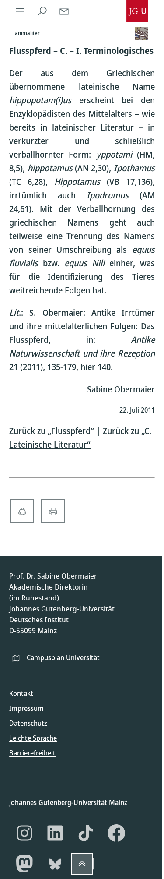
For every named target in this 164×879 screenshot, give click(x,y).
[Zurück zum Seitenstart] (82, 864)
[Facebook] (116, 833)
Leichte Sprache (33, 738)
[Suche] (42, 11)
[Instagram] (24, 833)
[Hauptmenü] (20, 11)
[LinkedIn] (55, 833)
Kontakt (21, 693)
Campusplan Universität (63, 657)
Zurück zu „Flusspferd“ (51, 431)
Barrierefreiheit (32, 753)
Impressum (26, 708)
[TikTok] (85, 833)
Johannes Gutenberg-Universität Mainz (68, 802)
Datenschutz (28, 723)
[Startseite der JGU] (137, 11)
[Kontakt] (64, 11)
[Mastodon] (24, 863)
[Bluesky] (55, 863)
